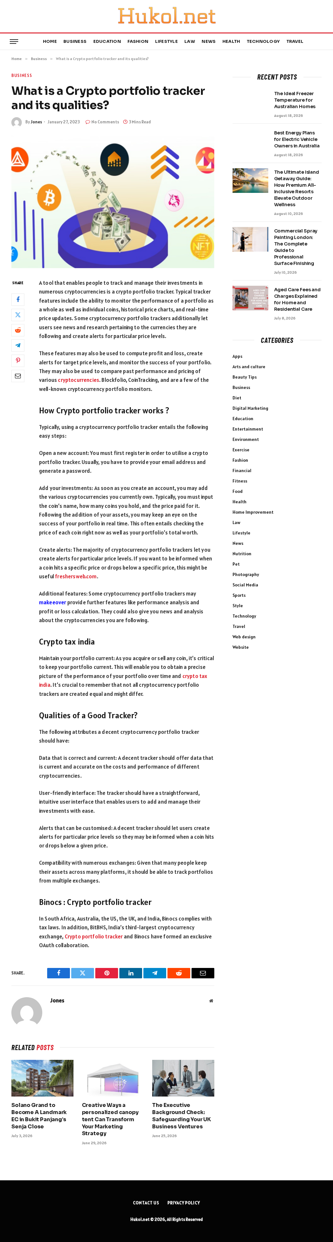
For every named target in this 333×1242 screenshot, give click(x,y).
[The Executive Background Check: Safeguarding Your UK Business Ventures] (183, 1078)
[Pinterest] (17, 361)
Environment (246, 439)
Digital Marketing (250, 408)
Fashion (137, 41)
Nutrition (242, 554)
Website (241, 647)
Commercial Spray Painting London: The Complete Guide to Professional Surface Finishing (296, 247)
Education (107, 41)
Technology (263, 41)
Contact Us (146, 1203)
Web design (244, 637)
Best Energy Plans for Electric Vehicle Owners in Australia (297, 139)
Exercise (241, 450)
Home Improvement (253, 512)
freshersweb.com (76, 576)
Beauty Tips (245, 377)
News (209, 41)
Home (50, 41)
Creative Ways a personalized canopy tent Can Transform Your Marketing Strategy (110, 1119)
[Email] (17, 376)
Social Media (245, 585)
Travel (295, 41)
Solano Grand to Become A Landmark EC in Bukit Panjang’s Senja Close (39, 1116)
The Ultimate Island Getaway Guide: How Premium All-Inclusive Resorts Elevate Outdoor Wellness (296, 188)
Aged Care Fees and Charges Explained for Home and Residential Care (297, 299)
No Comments (105, 122)
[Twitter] (17, 315)
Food (238, 491)
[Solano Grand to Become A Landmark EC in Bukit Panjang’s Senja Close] (42, 1078)
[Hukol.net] (166, 16)
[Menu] (14, 41)
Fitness (240, 481)
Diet (237, 398)
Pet (236, 564)
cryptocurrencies (78, 379)
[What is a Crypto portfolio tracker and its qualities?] (112, 202)
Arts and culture (249, 367)
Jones (36, 122)
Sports (239, 595)
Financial (242, 470)
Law (189, 41)
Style (238, 605)
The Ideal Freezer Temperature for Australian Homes (295, 100)
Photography (246, 574)
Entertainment (248, 429)
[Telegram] (17, 345)
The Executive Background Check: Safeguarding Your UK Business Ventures (181, 1116)
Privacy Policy (183, 1203)
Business (75, 41)
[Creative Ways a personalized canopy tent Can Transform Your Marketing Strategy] (113, 1078)
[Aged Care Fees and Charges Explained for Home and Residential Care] (250, 298)
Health (231, 41)
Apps (237, 356)
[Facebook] (17, 300)
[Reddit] (17, 330)
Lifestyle (166, 41)
